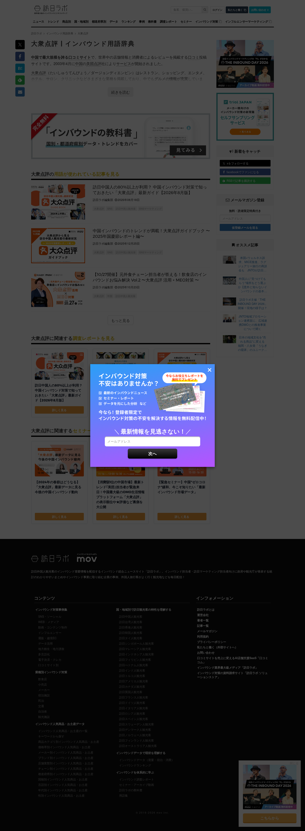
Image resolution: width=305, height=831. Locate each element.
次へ (152, 453)
